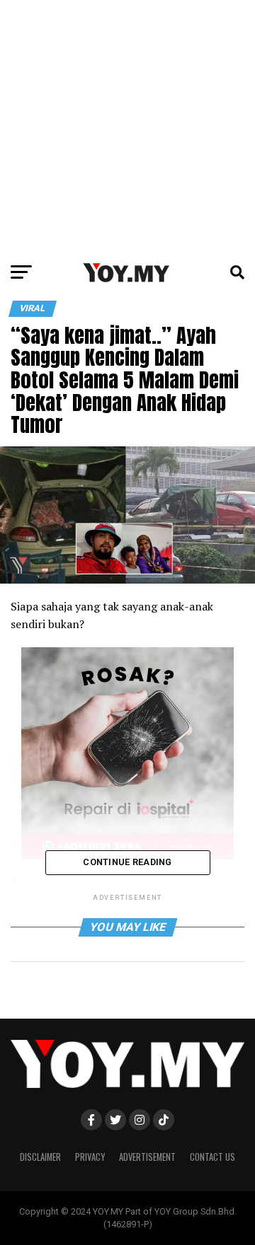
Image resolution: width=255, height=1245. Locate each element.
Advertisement (147, 1157)
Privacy (90, 1157)
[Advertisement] (127, 127)
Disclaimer (40, 1157)
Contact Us (212, 1157)
